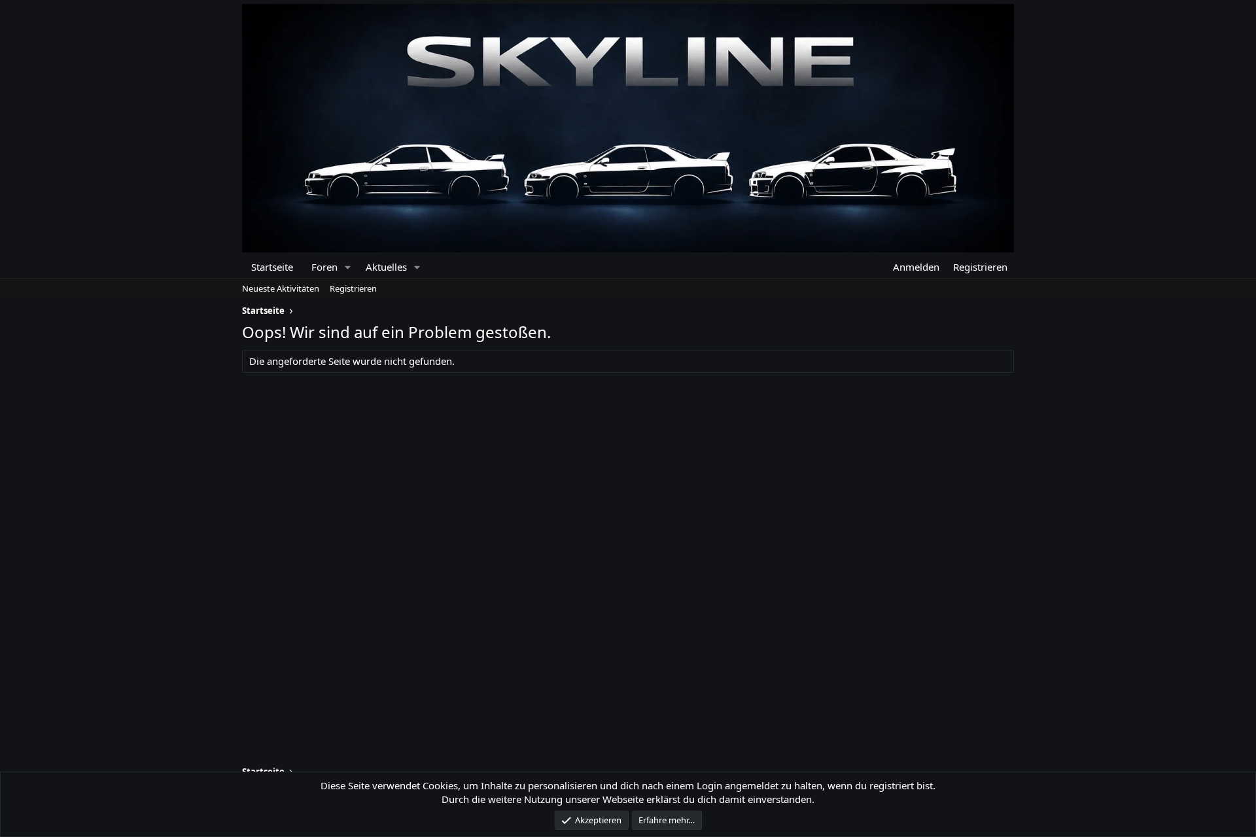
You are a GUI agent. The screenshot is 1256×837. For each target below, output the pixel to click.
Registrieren (353, 288)
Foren (324, 266)
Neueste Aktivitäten (280, 288)
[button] (348, 267)
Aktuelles (386, 266)
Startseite (272, 266)
